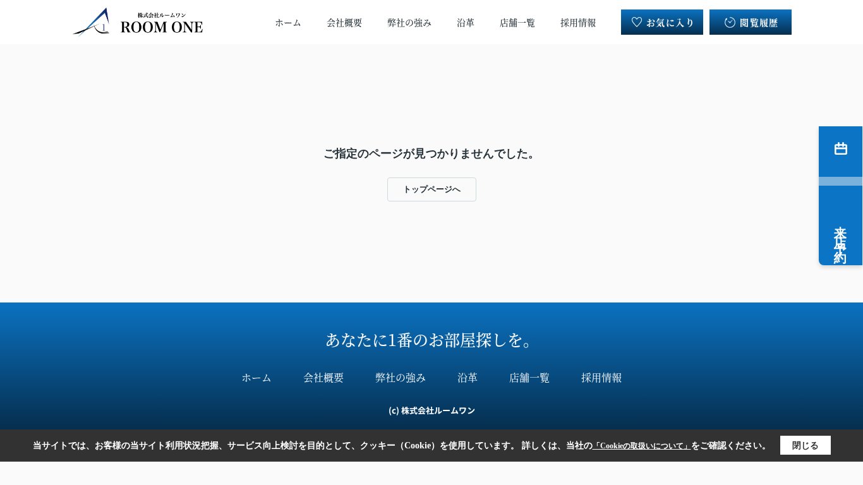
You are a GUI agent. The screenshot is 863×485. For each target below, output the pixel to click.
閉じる (805, 445)
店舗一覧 (517, 22)
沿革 (465, 22)
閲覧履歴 (759, 22)
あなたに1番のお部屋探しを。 (432, 339)
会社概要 (344, 22)
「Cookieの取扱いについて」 (642, 445)
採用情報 (578, 22)
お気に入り (670, 22)
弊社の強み (409, 22)
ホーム (288, 22)
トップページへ (432, 189)
